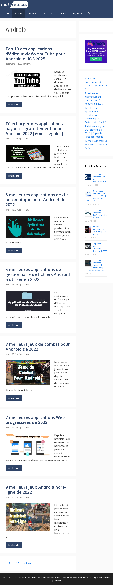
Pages (76, 13)
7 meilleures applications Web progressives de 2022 (35, 420)
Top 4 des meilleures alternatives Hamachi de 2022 (100, 247)
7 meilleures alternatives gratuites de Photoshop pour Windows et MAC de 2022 (95, 265)
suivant (26, 563)
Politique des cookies (100, 577)
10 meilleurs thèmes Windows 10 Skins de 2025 (96, 144)
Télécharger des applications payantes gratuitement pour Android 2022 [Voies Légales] (34, 128)
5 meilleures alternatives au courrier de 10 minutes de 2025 (99, 178)
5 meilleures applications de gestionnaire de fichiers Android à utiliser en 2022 (38, 274)
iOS (53, 13)
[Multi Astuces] (15, 4)
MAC (44, 13)
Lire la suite (13, 104)
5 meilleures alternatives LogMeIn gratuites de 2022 (100, 214)
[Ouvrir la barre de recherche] (89, 13)
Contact (63, 13)
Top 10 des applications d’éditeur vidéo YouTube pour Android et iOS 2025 (35, 54)
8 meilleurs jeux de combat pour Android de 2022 (38, 346)
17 (17, 563)
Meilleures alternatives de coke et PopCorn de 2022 (99, 230)
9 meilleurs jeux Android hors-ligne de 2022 (36, 489)
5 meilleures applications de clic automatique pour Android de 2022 (37, 199)
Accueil (6, 13)
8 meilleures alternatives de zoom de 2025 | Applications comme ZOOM (95, 196)
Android (18, 13)
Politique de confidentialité (75, 577)
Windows (31, 13)
